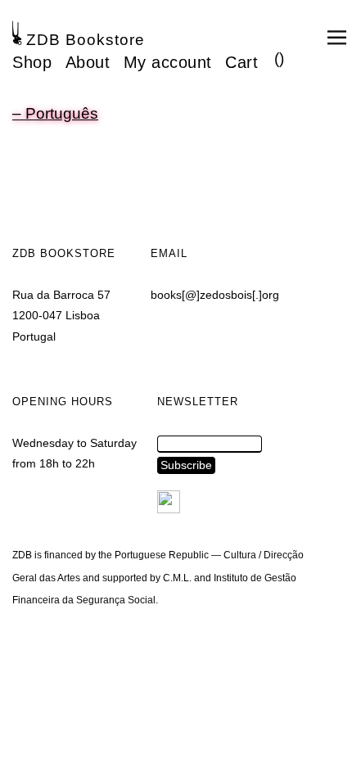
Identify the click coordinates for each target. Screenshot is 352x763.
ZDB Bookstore (85, 39)
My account (168, 62)
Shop (32, 62)
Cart (241, 62)
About (88, 62)
